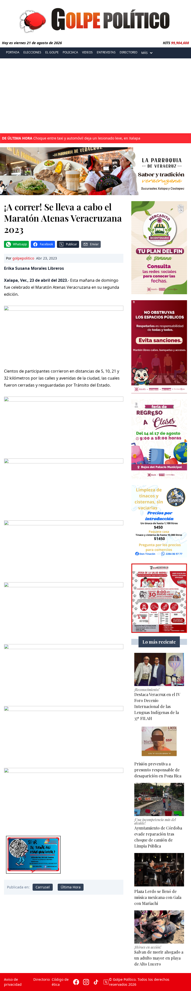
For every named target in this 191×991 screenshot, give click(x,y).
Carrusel (43, 887)
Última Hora (71, 887)
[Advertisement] (95, 96)
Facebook (46, 244)
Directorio (128, 52)
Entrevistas (106, 52)
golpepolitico (23, 258)
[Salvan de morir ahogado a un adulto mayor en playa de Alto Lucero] (159, 927)
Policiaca (70, 52)
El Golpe (52, 52)
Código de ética (60, 982)
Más (144, 53)
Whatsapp (20, 244)
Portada (12, 52)
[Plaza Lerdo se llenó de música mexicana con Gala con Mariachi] (159, 869)
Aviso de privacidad (13, 982)
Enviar (94, 244)
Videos (87, 52)
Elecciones (32, 52)
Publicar (71, 244)
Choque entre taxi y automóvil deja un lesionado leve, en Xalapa (71, 138)
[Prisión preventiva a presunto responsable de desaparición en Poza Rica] (159, 742)
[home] (95, 19)
